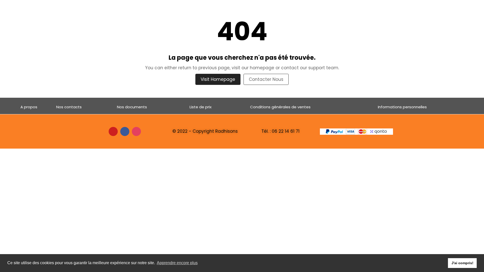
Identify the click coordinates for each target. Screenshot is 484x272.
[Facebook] (124, 131)
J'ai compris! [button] (462, 263)
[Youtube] (113, 131)
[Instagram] (136, 131)
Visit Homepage (218, 79)
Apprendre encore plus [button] (177, 263)
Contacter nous (266, 79)
